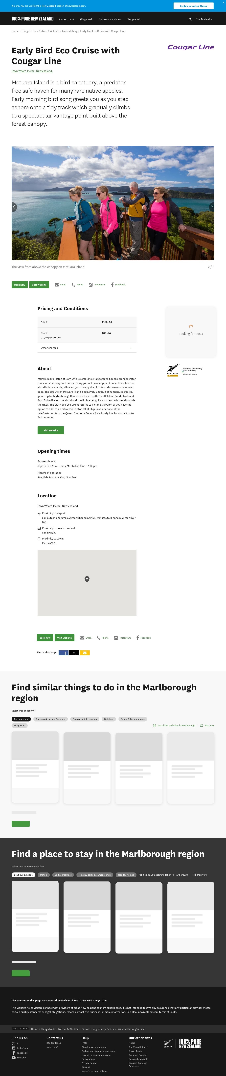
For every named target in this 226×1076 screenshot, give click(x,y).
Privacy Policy (89, 1070)
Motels (43, 878)
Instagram (22, 1055)
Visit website (39, 284)
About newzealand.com (94, 1054)
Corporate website (138, 1066)
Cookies (86, 1074)
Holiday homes (126, 878)
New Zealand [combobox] (203, 19)
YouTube (21, 1065)
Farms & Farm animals (133, 719)
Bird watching (21, 719)
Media (132, 1050)
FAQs (84, 1050)
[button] (66, 19)
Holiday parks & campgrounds (95, 878)
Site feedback (53, 1050)
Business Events (137, 1062)
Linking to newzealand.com (96, 1062)
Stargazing (19, 725)
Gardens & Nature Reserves (50, 719)
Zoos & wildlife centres (85, 719)
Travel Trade (135, 1058)
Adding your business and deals (98, 1058)
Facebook (21, 1060)
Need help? (52, 1054)
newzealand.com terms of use (157, 1019)
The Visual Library (138, 1054)
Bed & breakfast (63, 878)
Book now (19, 284)
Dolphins (108, 719)
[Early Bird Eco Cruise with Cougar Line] (191, 47)
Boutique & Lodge (23, 878)
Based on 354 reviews (190, 374)
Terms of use (88, 1066)
